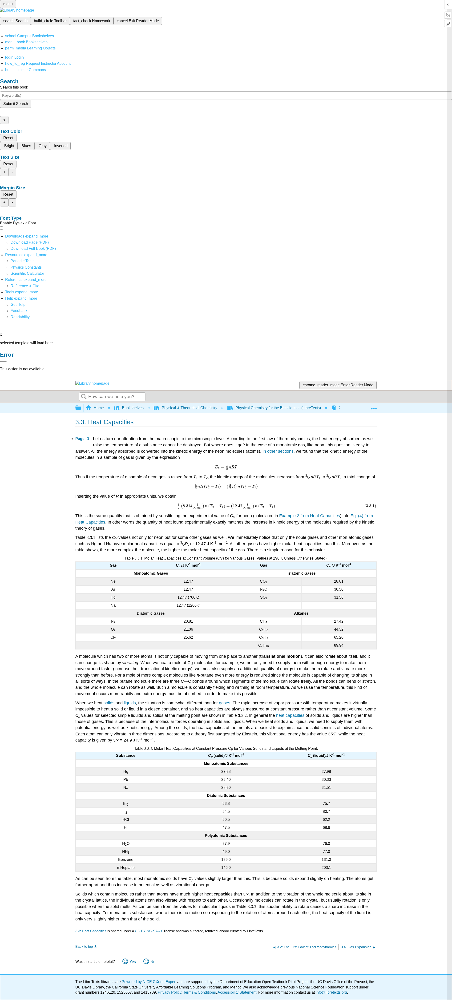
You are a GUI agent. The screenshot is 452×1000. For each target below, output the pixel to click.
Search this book (14, 87)
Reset (8, 138)
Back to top (84, 946)
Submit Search (15, 104)
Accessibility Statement (237, 992)
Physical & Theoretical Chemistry (189, 408)
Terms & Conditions (199, 992)
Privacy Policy (169, 992)
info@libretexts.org (331, 992)
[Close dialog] (3, 361)
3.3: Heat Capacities (90, 931)
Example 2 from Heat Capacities (309, 515)
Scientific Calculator (27, 273)
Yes (132, 962)
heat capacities (290, 715)
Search (84, 397)
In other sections (278, 451)
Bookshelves (133, 408)
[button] (19, 311)
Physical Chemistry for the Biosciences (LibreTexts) (278, 408)
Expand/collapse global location (374, 406)
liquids (130, 703)
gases (224, 703)
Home (99, 408)
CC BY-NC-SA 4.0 (149, 931)
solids (109, 703)
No (152, 962)
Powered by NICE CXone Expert (149, 982)
